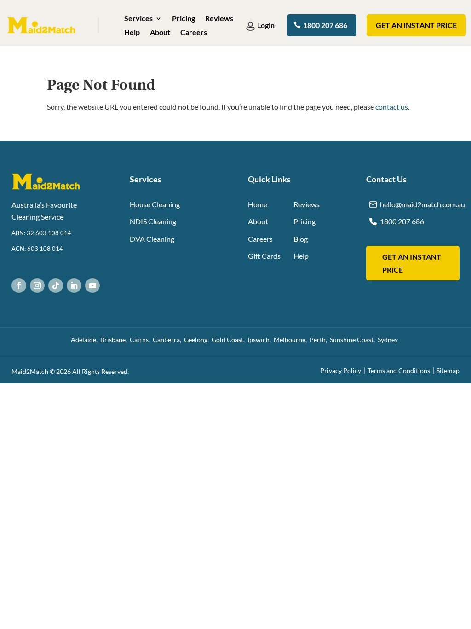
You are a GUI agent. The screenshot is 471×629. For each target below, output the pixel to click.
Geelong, (198, 340)
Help (132, 32)
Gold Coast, (229, 340)
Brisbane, (115, 340)
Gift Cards (264, 255)
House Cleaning (155, 204)
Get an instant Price (416, 25)
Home (257, 204)
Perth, (320, 340)
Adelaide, (85, 340)
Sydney (389, 340)
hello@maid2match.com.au (422, 204)
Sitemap (448, 370)
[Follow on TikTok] (55, 285)
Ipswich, (260, 340)
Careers (193, 32)
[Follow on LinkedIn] (74, 285)
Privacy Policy (340, 370)
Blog (300, 238)
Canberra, (168, 340)
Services (138, 19)
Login (266, 25)
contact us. (392, 106)
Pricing (183, 19)
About (160, 32)
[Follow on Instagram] (37, 285)
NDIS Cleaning (153, 221)
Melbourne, (292, 340)
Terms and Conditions (399, 370)
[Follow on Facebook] (18, 285)
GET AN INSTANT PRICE (411, 263)
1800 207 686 (325, 25)
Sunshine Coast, (354, 340)
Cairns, (141, 340)
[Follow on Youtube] (92, 285)
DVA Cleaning (152, 238)
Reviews (219, 19)
